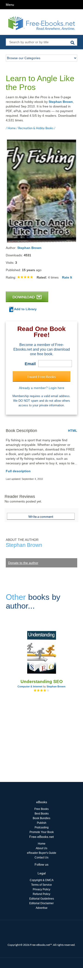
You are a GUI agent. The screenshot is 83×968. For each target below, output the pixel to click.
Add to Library (25, 309)
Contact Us (41, 857)
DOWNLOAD (24, 297)
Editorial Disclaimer (41, 903)
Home (41, 843)
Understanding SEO (42, 681)
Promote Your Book (42, 832)
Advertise (41, 908)
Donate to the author (23, 563)
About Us (41, 848)
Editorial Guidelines (41, 898)
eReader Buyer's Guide (41, 853)
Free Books (41, 809)
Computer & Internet (30, 686)
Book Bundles (41, 818)
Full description (18, 471)
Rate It (67, 277)
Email (30, 363)
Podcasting (42, 827)
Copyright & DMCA (41, 880)
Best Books (42, 813)
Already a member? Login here (41, 388)
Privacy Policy (41, 889)
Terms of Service (41, 884)
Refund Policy (41, 894)
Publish (41, 822)
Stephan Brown (61, 102)
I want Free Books (41, 376)
